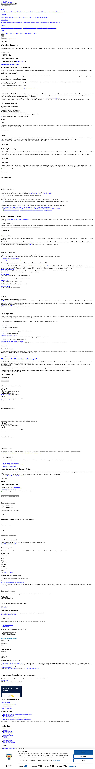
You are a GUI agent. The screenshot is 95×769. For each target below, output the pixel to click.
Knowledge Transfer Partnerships (30, 28)
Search (3, 3)
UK (1, 380)
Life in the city (4, 329)
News (23, 33)
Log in (14, 3)
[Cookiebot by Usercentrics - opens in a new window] (9, 766)
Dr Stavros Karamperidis (42, 265)
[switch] (40, 766)
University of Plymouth (8, 748)
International (4, 20)
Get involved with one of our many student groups (12, 341)
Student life (31, 11)
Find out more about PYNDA (7, 305)
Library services (44, 11)
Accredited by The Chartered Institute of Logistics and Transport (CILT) (44, 208)
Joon (30, 244)
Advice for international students (27, 22)
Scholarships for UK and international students (13, 464)
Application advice (5, 22)
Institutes (2, 17)
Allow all (83, 752)
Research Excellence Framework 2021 (33, 17)
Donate (49, 28)
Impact (6, 17)
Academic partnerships (42, 28)
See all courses (4, 607)
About (2, 30)
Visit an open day (59, 11)
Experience (9, 87)
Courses (2, 11)
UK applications (4, 496)
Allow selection (83, 756)
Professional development (22, 11)
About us (5, 737)
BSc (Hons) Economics (8, 715)
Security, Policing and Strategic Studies (12, 260)
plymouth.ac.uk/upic (12, 668)
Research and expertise (8, 732)
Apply (25, 87)
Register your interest (5, 702)
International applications (14, 496)
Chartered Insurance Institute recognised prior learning (40, 210)
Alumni (20, 33)
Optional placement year (6, 394)
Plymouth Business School (6, 708)
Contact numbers (7, 740)
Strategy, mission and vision (7, 33)
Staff (2, 36)
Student (3, 34)
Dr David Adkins (5, 274)
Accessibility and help (8, 741)
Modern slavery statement (9, 742)
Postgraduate (14, 11)
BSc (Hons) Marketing (8, 716)
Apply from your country (14, 22)
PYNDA (2, 300)
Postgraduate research (13, 17)
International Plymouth (8, 731)
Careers (14, 87)
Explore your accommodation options (9, 335)
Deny (83, 760)
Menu (9, 3)
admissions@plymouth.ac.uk (9, 704)
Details (5, 87)
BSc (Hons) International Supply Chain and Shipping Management (18, 714)
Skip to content (4, 1)
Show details (72, 766)
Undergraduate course (11, 38)
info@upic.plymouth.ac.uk (33, 668)
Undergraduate (7, 11)
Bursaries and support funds (9, 466)
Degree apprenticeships (17, 28)
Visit (26, 33)
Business (3, 25)
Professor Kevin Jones (30, 265)
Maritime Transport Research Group (11, 258)
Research (3, 14)
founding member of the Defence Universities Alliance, (19, 219)
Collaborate (53, 28)
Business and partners (8, 734)
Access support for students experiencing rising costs (13, 475)
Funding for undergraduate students (11, 463)
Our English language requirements (8, 543)
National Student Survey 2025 (53, 98)
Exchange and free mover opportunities (43, 22)
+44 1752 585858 (7, 706)
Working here (30, 33)
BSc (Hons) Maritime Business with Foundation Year (40, 193)
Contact (35, 33)
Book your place (4, 680)
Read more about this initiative (8, 269)
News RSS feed (7, 739)
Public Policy (45, 17)
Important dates (52, 11)
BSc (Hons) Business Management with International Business (17, 719)
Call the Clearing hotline (32, 87)
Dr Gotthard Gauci (5, 286)
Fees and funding (19, 87)
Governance (15, 33)
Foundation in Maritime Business (8, 667)
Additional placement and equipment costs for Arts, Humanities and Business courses (21, 453)
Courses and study (7, 729)
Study (2, 9)
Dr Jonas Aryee (4, 280)
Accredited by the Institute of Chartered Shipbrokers (38, 207)
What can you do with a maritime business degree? (19, 359)
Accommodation (37, 11)
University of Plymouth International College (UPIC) (14, 663)
